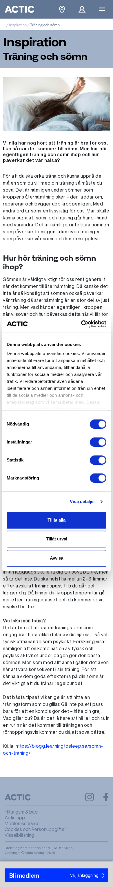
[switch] (98, 442)
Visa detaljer (82, 501)
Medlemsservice (22, 823)
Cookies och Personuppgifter (35, 829)
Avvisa (56, 558)
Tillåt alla (56, 520)
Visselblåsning (19, 835)
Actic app (15, 817)
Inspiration (18, 25)
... (4, 25)
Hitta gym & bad (21, 812)
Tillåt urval (56, 538)
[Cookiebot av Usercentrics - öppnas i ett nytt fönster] (81, 324)
